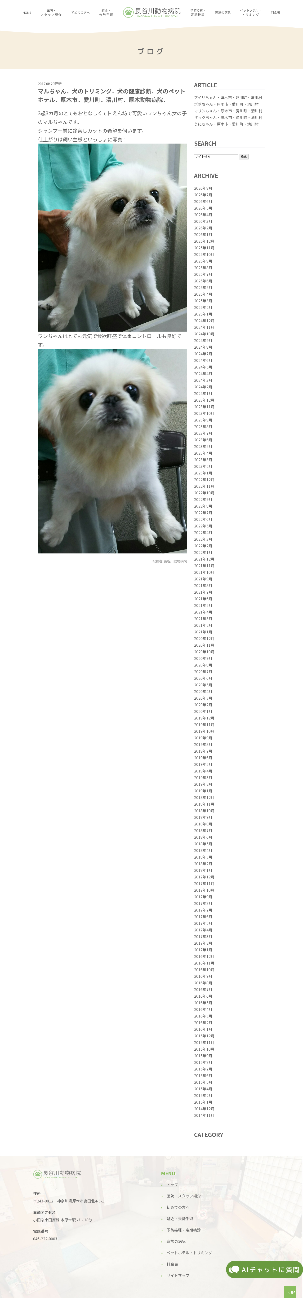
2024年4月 (203, 373)
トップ (172, 1184)
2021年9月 (203, 579)
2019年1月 (203, 791)
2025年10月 (204, 254)
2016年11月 (204, 963)
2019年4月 (203, 771)
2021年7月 (203, 592)
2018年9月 (203, 817)
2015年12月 (204, 1036)
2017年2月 (203, 943)
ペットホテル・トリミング (189, 1252)
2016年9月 (203, 976)
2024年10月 (204, 334)
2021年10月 (204, 572)
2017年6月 (203, 916)
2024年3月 (203, 380)
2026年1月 (203, 234)
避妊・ (106, 12)
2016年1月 (203, 1029)
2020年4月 (203, 691)
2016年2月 (203, 1022)
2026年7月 (203, 194)
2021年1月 (203, 632)
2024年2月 (203, 387)
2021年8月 (203, 585)
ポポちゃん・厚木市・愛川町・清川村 (226, 104)
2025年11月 (204, 247)
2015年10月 (204, 1049)
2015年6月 (203, 1075)
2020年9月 (203, 658)
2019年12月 (204, 718)
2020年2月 (203, 704)
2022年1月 (203, 552)
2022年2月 (203, 545)
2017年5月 (203, 923)
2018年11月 (204, 804)
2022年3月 (203, 539)
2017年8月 (203, 903)
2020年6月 (203, 678)
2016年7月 (203, 989)
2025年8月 (203, 267)
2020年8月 (203, 665)
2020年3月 (203, 698)
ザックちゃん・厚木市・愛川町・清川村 (228, 117)
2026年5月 (203, 208)
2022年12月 (204, 479)
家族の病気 (223, 12)
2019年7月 (203, 751)
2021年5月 (203, 605)
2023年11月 (204, 406)
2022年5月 (203, 526)
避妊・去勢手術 (180, 1218)
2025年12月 (204, 241)
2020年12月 (204, 638)
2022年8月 (203, 506)
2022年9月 (203, 499)
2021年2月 (203, 625)
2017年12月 (204, 877)
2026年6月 (203, 201)
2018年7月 (203, 830)
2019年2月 (203, 784)
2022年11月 (204, 486)
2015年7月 (203, 1069)
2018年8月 (203, 824)
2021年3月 (203, 618)
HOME (27, 12)
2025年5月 (203, 287)
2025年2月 (203, 307)
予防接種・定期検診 (184, 1230)
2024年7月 (203, 353)
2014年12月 (204, 1108)
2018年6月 (203, 837)
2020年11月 (204, 645)
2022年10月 (204, 493)
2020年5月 (203, 685)
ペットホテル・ (251, 12)
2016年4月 (203, 1009)
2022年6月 (203, 519)
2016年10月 (204, 969)
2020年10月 (204, 651)
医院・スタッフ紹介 (184, 1196)
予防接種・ (198, 12)
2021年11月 (204, 565)
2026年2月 (203, 228)
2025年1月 (203, 314)
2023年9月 (203, 420)
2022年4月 (203, 532)
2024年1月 (203, 393)
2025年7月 (203, 274)
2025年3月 (203, 300)
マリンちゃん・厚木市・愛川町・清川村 (228, 111)
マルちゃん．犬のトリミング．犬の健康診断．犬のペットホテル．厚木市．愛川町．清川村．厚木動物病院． (111, 95)
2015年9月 (203, 1055)
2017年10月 (204, 890)
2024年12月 (204, 320)
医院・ (51, 12)
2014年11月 (204, 1115)
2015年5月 (203, 1082)
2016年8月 (203, 983)
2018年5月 (203, 843)
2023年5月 (203, 446)
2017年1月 (203, 949)
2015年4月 (203, 1089)
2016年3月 (203, 1016)
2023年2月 (203, 466)
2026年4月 (203, 214)
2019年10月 (204, 731)
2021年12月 (204, 559)
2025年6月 (203, 281)
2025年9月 (203, 261)
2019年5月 (203, 764)
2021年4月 (203, 612)
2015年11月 (204, 1042)
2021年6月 (203, 598)
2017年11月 (204, 883)
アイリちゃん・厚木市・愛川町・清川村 (228, 97)
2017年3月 (203, 936)
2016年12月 (204, 956)
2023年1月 (203, 473)
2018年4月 (203, 850)
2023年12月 (204, 400)
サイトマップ (178, 1275)
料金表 (275, 12)
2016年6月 (203, 996)
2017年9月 (203, 896)
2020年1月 (203, 711)
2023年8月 (203, 426)
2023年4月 (203, 453)
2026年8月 (203, 188)
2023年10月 (204, 413)
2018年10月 (204, 810)
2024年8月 (203, 347)
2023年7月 (203, 433)
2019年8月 (203, 744)
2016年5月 (203, 1002)
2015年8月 (203, 1062)
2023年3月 (203, 459)
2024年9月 (203, 340)
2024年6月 (203, 360)
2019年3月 (203, 777)
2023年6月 (203, 440)
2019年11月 (204, 724)
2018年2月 (203, 863)
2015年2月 (203, 1095)
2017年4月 (203, 930)
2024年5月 (203, 367)
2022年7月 (203, 512)
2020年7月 (203, 671)
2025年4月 (203, 294)
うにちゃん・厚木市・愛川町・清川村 (226, 124)
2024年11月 (204, 327)
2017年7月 (203, 910)
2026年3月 (203, 221)
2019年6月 (203, 757)
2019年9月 (203, 738)
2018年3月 (203, 857)
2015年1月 (203, 1102)
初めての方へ (80, 12)
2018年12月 (204, 797)
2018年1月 (203, 870)
